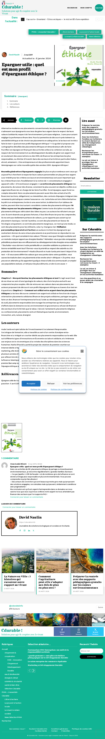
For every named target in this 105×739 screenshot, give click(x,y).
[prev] (97, 19)
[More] (66, 120)
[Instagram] (24, 530)
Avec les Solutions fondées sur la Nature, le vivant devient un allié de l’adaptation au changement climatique (92, 142)
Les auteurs (14, 104)
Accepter (31, 383)
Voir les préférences (72, 383)
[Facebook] (20, 530)
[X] (33, 530)
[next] (101, 19)
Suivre (100, 607)
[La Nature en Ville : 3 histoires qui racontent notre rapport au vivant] (18, 561)
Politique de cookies (39, 389)
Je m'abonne (91, 192)
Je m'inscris (91, 657)
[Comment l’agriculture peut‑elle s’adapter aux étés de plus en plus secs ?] (52, 561)
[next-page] (33, 670)
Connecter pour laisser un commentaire (26, 497)
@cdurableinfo (16, 606)
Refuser (51, 383)
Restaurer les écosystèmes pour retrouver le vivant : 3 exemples (92, 153)
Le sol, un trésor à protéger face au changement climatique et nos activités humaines (90, 164)
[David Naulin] (5, 54)
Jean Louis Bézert (18, 464)
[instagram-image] (6, 619)
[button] (82, 351)
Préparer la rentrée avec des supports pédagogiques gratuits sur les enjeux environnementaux (92, 129)
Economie (60, 81)
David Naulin (14, 55)
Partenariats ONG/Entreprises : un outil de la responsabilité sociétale (48, 651)
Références (14, 107)
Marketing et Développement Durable (45, 665)
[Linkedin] (29, 530)
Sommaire (13, 101)
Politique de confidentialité (62, 389)
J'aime (62, 628)
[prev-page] (29, 670)
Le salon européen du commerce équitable (47, 661)
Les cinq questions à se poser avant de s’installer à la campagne (91, 280)
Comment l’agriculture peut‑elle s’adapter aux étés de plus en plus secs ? (51, 582)
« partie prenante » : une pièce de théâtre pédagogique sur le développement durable (48, 656)
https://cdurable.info (27, 522)
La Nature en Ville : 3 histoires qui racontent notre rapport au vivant (17, 580)
